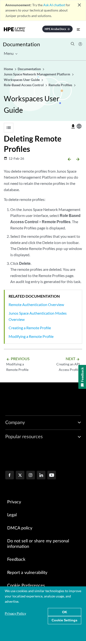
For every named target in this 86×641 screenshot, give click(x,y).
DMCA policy (19, 528)
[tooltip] (73, 126)
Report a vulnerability (27, 573)
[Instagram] (30, 475)
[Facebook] (9, 475)
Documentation (21, 44)
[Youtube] (51, 475)
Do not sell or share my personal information (38, 544)
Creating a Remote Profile (30, 327)
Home (9, 69)
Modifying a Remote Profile (31, 336)
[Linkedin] (41, 475)
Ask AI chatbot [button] (54, 5)
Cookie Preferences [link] (26, 586)
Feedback (16, 559)
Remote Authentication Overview (36, 304)
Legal (12, 515)
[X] (20, 475)
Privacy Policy (15, 613)
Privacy (14, 502)
